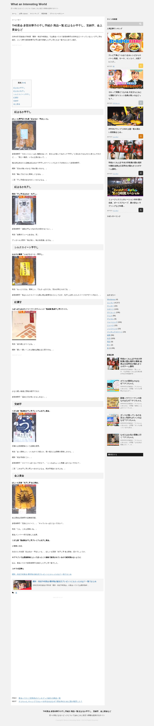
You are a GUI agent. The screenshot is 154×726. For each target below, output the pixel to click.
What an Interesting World (29, 4)
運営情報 (44, 13)
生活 (108, 338)
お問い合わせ (23, 13)
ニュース (110, 325)
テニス (109, 316)
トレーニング (112, 322)
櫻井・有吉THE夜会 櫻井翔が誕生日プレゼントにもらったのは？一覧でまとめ (41, 574)
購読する (113, 454)
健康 (108, 335)
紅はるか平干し (19, 88)
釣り (108, 345)
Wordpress (111, 299)
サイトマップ (34, 13)
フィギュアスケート (114, 332)
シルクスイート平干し (21, 94)
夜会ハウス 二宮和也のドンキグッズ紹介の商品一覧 (40, 698)
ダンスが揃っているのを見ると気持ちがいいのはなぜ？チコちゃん (130, 417)
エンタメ (115, 137)
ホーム (14, 13)
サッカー (110, 306)
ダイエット (116, 103)
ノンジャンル (112, 329)
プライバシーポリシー (57, 13)
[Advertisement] (58, 63)
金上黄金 (16, 104)
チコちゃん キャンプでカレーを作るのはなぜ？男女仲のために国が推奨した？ (50, 701)
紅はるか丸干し (19, 91)
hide (23, 83)
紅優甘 (15, 98)
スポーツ (110, 309)
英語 (108, 342)
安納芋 (15, 101)
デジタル (110, 319)
